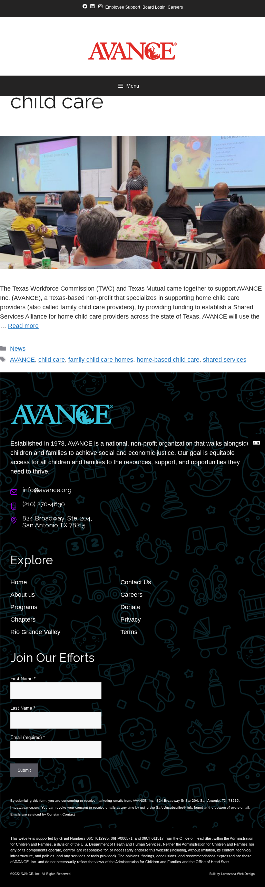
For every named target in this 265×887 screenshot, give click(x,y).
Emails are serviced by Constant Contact (42, 814)
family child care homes (100, 359)
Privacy (130, 619)
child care (51, 359)
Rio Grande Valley (35, 631)
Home (18, 582)
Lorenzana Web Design (238, 874)
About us (22, 594)
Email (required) (27, 737)
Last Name (22, 708)
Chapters (23, 619)
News (18, 348)
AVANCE (22, 359)
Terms (128, 631)
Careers (131, 594)
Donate (130, 607)
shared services (224, 359)
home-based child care (168, 359)
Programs (23, 607)
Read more (23, 325)
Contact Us (135, 582)
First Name (23, 678)
